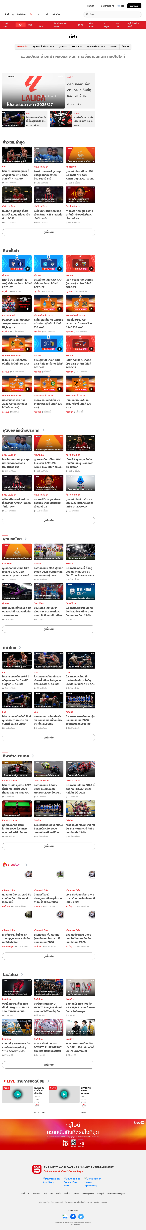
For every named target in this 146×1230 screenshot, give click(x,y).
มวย (4, 166)
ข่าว (30, 25)
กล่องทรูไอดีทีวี (88, 1193)
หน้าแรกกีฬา (23, 46)
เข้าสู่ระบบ (134, 6)
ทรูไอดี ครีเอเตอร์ (133, 24)
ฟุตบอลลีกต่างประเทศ (43, 46)
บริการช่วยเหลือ (93, 1202)
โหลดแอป (91, 5)
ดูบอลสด (63, 46)
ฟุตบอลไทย (77, 46)
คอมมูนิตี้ (100, 1193)
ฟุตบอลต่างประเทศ (96, 46)
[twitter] (81, 1216)
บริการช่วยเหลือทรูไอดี (116, 1193)
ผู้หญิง (106, 24)
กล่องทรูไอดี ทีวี (107, 5)
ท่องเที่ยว (91, 24)
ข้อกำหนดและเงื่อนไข (59, 1202)
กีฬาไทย (113, 46)
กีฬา (21, 25)
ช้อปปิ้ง (67, 1193)
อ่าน (31, 14)
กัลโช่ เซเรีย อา (41, 167)
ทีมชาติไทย (71, 167)
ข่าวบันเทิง (41, 24)
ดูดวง (117, 24)
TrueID (13, 5)
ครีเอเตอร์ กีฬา (9, 890)
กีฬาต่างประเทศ (16, 756)
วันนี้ (7, 14)
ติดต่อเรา (103, 1202)
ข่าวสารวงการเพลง (60, 24)
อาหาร (80, 25)
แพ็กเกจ (76, 1193)
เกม (38, 14)
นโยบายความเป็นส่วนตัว (77, 1202)
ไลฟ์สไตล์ (10, 974)
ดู (13, 14)
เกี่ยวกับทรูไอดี (44, 1202)
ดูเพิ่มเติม (49, 232)
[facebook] (73, 1216)
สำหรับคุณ (6, 24)
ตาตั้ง (46, 14)
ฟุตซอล (37, 563)
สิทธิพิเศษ (21, 14)
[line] (65, 1216)
